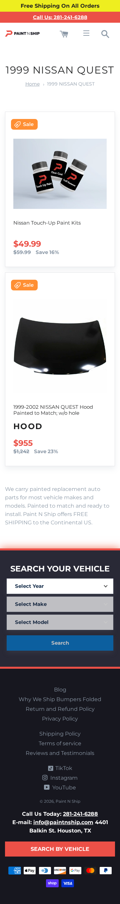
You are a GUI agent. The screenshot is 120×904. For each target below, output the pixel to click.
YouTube (63, 787)
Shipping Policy (60, 734)
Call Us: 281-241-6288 (60, 17)
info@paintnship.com (63, 822)
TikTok (63, 768)
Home (32, 84)
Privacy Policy (60, 719)
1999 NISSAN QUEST (71, 84)
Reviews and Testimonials (60, 753)
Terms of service (60, 743)
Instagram (63, 778)
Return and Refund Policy (60, 709)
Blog (60, 689)
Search (60, 643)
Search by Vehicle (60, 849)
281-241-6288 (80, 814)
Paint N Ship (68, 801)
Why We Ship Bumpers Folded (60, 699)
